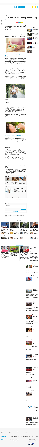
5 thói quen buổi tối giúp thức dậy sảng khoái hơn (19, 189)
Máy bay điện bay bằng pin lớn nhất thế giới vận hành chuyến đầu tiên (31, 321)
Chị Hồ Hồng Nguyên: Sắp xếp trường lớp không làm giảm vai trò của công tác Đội (31, 346)
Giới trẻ (32, 339)
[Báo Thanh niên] (3, 436)
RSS (18, 436)
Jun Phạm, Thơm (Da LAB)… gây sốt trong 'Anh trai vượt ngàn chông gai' (32, 333)
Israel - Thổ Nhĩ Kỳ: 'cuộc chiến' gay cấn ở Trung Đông (35, 278)
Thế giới (32, 275)
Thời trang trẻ (27, 432)
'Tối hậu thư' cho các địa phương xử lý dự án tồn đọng (32, 297)
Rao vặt (34, 431)
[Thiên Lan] (5, 20)
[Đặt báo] (35, 7)
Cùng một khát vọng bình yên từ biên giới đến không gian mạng (35, 342)
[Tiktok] (36, 4)
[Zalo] (36, 436)
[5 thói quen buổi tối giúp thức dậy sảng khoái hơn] (9, 190)
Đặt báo (12, 436)
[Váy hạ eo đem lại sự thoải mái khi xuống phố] (29, 419)
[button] (1, 16)
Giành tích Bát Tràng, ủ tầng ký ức (35, 303)
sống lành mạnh (22, 215)
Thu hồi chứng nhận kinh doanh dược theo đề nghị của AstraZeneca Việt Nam (35, 380)
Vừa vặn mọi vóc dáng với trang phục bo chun (32, 424)
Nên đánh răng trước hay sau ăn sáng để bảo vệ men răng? (32, 384)
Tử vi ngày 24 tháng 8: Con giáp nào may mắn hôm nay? (32, 311)
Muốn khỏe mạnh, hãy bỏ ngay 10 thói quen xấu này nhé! (14, 135)
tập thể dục (14, 215)
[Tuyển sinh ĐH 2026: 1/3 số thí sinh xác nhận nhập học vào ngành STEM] (29, 356)
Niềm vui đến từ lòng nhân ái (30, 374)
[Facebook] (35, 4)
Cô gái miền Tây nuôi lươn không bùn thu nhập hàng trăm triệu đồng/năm (32, 349)
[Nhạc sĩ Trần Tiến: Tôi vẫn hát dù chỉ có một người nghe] (29, 330)
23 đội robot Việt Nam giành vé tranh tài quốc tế (32, 359)
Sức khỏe (6, 15)
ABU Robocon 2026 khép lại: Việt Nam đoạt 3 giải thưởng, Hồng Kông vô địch (32, 362)
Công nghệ (32, 390)
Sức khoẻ (10, 431)
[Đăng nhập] (37, 7)
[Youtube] (34, 4)
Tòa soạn (21, 436)
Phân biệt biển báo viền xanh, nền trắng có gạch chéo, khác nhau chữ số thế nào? (35, 406)
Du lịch (32, 314)
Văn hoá (18, 431)
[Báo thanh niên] (19, 7)
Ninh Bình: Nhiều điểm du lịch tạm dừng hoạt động (35, 316)
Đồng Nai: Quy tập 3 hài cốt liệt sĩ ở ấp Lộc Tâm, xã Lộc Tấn (32, 270)
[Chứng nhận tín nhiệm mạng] (31, 444)
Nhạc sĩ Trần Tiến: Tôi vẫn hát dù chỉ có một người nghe (35, 329)
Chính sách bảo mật (25, 436)
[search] (8, 7)
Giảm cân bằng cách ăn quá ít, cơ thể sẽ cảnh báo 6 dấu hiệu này (32, 387)
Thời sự (32, 263)
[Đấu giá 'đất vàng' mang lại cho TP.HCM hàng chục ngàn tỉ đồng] (29, 291)
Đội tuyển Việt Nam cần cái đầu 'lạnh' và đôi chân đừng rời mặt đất (35, 368)
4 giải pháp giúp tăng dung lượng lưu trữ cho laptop (35, 393)
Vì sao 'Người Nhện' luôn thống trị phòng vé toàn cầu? (31, 336)
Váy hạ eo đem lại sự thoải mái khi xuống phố (35, 418)
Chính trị (2, 429)
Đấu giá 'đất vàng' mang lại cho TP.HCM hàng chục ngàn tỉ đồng (35, 290)
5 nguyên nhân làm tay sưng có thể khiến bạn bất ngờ (13, 197)
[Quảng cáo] (33, 7)
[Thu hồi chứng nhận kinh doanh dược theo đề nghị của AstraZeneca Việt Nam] (29, 380)
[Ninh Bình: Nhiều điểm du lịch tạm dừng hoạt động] (29, 317)
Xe (32, 403)
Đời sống (32, 301)
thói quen (6, 215)
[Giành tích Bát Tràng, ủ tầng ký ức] (29, 304)
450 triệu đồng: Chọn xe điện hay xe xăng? (31, 410)
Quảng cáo (15, 436)
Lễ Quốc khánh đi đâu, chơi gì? (30, 323)
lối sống (11, 215)
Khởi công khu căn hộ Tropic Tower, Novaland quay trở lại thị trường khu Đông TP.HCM (32, 295)
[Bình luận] (1, 21)
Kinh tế (32, 288)
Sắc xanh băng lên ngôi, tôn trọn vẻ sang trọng (32, 422)
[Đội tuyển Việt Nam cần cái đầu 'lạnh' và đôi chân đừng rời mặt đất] (29, 369)
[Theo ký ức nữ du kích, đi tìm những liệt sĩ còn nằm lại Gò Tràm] (29, 266)
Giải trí (32, 326)
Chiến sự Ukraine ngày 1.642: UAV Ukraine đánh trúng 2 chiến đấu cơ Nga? (31, 282)
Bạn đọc (34, 429)
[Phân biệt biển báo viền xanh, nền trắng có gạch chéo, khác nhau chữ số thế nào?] (29, 407)
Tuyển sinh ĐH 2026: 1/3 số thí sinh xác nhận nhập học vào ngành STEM (35, 355)
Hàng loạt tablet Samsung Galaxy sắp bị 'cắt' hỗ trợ (32, 400)
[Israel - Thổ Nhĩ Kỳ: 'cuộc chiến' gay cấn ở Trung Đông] (29, 279)
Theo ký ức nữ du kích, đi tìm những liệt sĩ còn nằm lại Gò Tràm (35, 266)
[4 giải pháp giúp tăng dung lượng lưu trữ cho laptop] (29, 394)
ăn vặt (8, 215)
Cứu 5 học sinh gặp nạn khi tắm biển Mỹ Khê (32, 272)
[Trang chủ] (0, 10)
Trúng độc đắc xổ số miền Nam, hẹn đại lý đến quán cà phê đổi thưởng (32, 308)
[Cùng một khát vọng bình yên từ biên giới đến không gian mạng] (29, 343)
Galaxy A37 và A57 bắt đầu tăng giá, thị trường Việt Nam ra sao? (32, 397)
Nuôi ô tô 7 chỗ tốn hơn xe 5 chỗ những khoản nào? (32, 412)
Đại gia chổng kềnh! (28, 372)
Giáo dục (32, 352)
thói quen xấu (17, 215)
